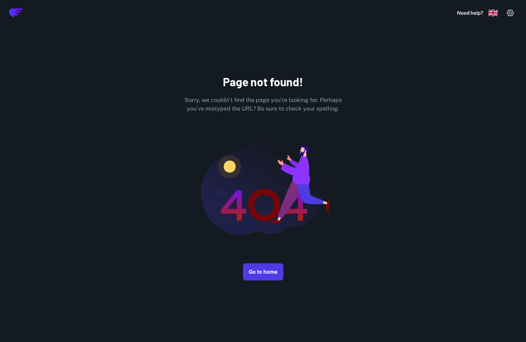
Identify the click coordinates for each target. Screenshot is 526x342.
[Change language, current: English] (493, 13)
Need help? (470, 13)
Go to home (263, 272)
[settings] (510, 13)
